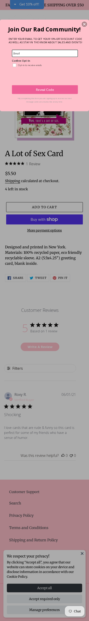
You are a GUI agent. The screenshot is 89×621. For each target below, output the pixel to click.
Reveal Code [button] (45, 90)
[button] (84, 24)
